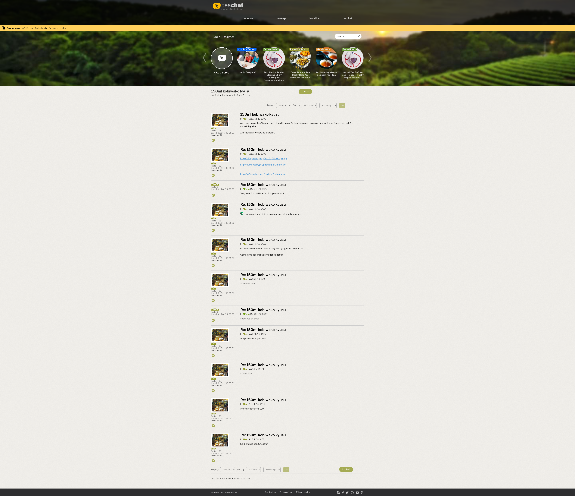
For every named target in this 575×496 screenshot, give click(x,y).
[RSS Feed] (338, 492)
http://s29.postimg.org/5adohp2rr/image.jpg (263, 164)
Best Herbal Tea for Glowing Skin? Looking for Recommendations (274, 76)
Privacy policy (303, 492)
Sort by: (297, 105)
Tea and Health (271, 49)
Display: (271, 105)
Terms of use (286, 492)
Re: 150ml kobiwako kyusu (263, 149)
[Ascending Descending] (328, 105)
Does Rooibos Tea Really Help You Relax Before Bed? (300, 75)
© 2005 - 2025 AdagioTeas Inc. (224, 492)
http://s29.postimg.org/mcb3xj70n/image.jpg (263, 158)
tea (232, 5)
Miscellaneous (323, 49)
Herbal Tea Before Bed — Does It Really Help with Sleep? (353, 75)
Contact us (270, 492)
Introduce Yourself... (247, 49)
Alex (213, 128)
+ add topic (222, 58)
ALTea (215, 184)
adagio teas (237, 9)
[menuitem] (217, 37)
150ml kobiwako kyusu (230, 91)
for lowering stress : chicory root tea (326, 73)
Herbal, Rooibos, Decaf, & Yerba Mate (299, 49)
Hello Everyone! (248, 72)
